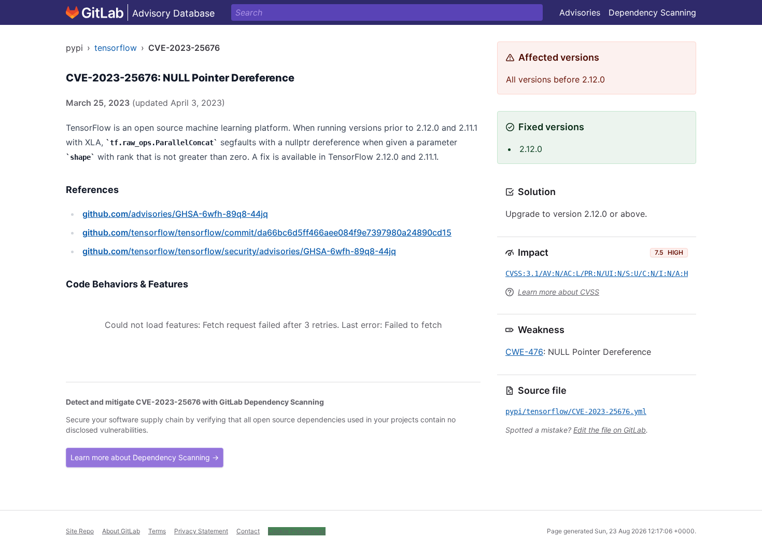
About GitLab (121, 531)
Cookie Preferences (297, 531)
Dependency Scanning (652, 12)
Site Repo (80, 531)
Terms (157, 531)
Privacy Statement (201, 531)
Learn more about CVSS (558, 291)
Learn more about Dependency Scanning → (144, 457)
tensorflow (115, 48)
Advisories (579, 12)
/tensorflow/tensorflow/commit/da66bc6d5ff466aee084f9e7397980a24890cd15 (266, 232)
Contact (248, 531)
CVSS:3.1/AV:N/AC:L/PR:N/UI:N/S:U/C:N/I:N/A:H (596, 273)
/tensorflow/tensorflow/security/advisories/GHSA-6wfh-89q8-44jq (239, 251)
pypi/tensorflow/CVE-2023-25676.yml (575, 411)
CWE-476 (524, 352)
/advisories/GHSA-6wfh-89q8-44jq (175, 214)
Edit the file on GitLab (609, 429)
